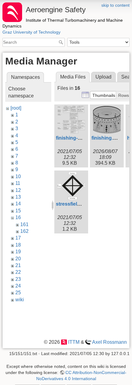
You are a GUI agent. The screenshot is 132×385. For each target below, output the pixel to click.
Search (61, 42)
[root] (15, 108)
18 (18, 245)
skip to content (115, 5)
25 (18, 292)
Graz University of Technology (31, 32)
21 (18, 265)
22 (18, 272)
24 (18, 285)
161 (24, 224)
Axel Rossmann (109, 342)
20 (18, 258)
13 (18, 197)
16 (18, 217)
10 (18, 176)
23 (18, 279)
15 (18, 210)
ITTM (73, 342)
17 (18, 237)
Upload (103, 76)
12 (18, 190)
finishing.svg (106, 138)
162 (24, 231)
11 (17, 183)
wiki (19, 299)
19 (18, 251)
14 (18, 203)
